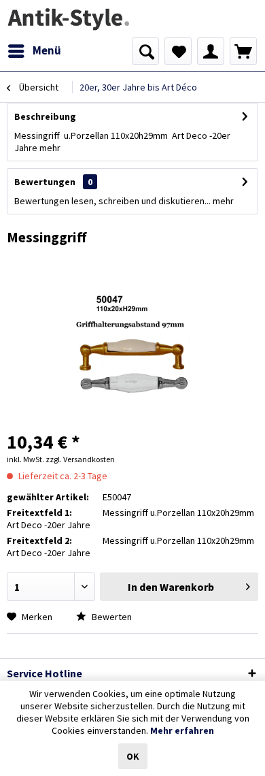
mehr (49, 148)
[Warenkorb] (243, 51)
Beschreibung (45, 116)
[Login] (210, 51)
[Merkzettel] (178, 51)
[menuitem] (34, 51)
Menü (47, 50)
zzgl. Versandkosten (80, 459)
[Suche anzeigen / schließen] (145, 51)
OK (132, 756)
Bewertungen (44, 182)
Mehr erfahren (182, 730)
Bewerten (111, 617)
